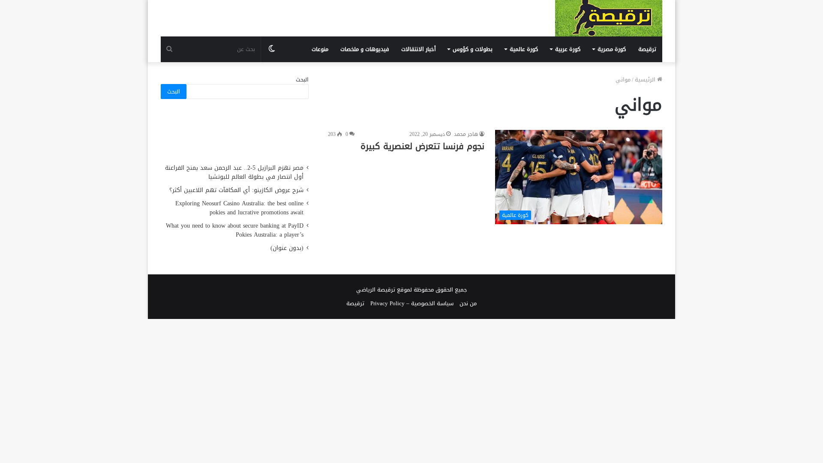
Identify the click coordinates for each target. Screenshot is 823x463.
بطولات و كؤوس (473, 49)
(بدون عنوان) (286, 248)
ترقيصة (647, 49)
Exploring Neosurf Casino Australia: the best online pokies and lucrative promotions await (239, 208)
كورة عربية (567, 49)
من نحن (468, 303)
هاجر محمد (466, 134)
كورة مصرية (612, 49)
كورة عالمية (524, 49)
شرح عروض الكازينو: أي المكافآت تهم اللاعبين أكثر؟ (236, 190)
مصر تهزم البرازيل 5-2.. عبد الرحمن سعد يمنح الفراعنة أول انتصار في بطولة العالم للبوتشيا (234, 172)
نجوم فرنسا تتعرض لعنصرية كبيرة (422, 146)
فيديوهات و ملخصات (364, 49)
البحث (302, 79)
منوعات (320, 49)
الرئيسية (646, 79)
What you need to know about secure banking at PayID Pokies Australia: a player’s (234, 230)
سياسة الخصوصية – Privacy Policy (412, 303)
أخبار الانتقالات (418, 49)
